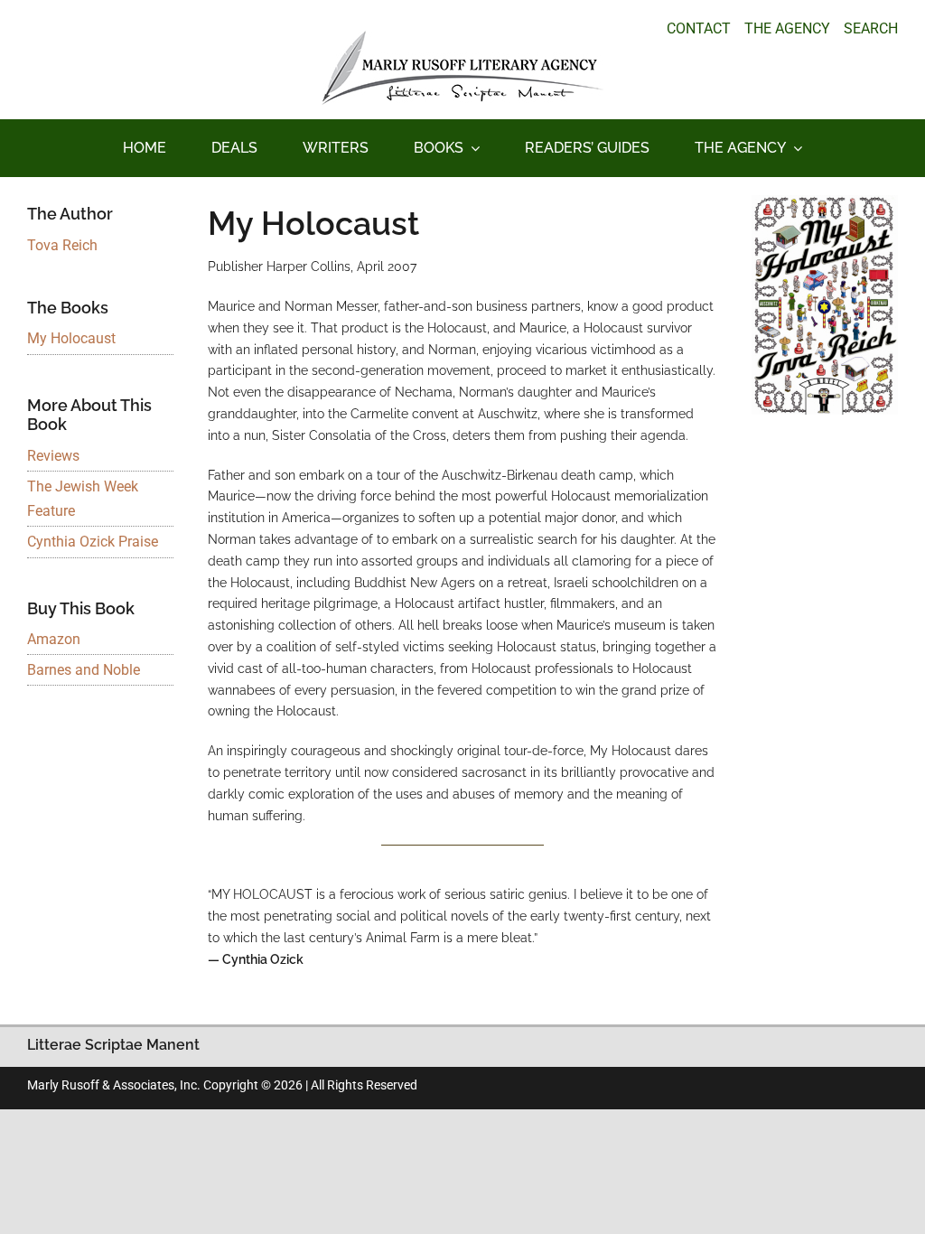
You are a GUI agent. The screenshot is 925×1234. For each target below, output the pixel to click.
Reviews (53, 455)
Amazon (53, 639)
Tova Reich (62, 245)
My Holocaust (71, 338)
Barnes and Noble (83, 669)
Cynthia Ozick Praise (92, 541)
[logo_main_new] (462, 37)
